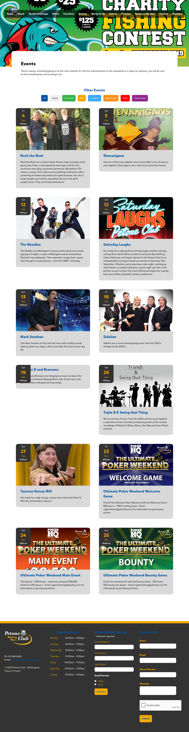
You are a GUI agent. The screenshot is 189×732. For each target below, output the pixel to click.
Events (113, 13)
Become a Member (145, 13)
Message (144, 683)
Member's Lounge (38, 13)
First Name (101, 653)
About (21, 13)
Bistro (55, 13)
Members (177, 13)
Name (143, 640)
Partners (126, 13)
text (101, 684)
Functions (68, 13)
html (101, 681)
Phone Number (148, 669)
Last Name (100, 664)
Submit (146, 718)
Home (10, 13)
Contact (163, 13)
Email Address (102, 642)
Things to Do (98, 13)
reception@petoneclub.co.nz (25, 659)
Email (143, 655)
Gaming (82, 13)
